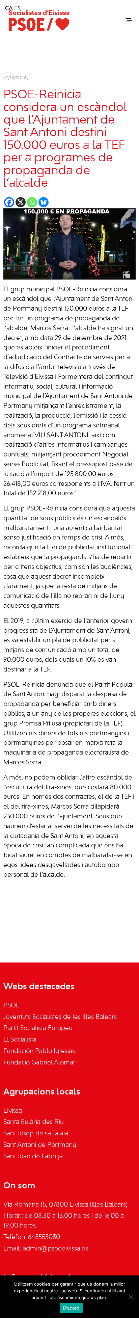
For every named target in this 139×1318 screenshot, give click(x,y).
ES (17, 8)
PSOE (11, 1006)
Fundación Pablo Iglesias (39, 1051)
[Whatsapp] (32, 202)
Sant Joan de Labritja (33, 1157)
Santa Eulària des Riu (33, 1122)
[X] (21, 202)
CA (9, 8)
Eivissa (12, 1111)
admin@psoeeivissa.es (55, 1249)
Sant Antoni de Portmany (39, 1145)
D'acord (71, 1308)
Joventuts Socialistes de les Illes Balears (60, 1017)
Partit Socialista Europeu (38, 1028)
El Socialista (19, 1040)
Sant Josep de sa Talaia (35, 1134)
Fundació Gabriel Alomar (39, 1063)
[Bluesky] (43, 202)
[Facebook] (9, 202)
